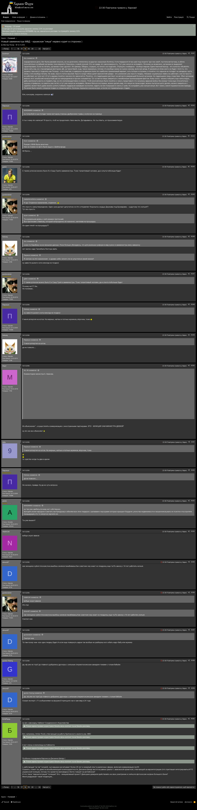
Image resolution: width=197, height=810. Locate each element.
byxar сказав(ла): (30, 215)
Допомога (188, 802)
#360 (193, 718)
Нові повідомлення (8, 21)
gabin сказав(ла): (30, 279)
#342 (193, 105)
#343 (193, 136)
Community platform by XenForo (98, 806)
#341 (193, 53)
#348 (193, 304)
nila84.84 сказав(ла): (31, 597)
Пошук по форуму (23, 21)
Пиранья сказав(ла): (31, 255)
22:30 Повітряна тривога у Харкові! (118, 7)
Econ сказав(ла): (30, 141)
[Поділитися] (188, 53)
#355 (193, 562)
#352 (193, 470)
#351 (193, 442)
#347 (193, 274)
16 (18, 49)
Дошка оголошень (37, 17)
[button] (26, 17)
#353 (193, 500)
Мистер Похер (8, 45)
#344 (193, 166)
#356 (193, 592)
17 (21, 49)
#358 (193, 660)
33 (39, 49)
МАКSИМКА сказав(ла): (32, 110)
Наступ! (46, 49)
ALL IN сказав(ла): (30, 370)
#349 (193, 335)
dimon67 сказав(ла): (31, 611)
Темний (6, 802)
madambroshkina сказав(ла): (34, 199)
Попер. (6, 49)
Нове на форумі (18, 17)
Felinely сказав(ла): (31, 309)
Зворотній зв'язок (176, 802)
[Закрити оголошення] (194, 26)
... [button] (15, 49)
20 (32, 49)
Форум (6, 17)
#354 (193, 531)
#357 (193, 630)
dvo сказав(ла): (29, 58)
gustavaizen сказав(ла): (32, 635)
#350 (193, 365)
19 (29, 49)
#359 (193, 688)
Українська (16, 802)
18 (25, 49)
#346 (193, 236)
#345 (193, 194)
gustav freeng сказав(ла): (33, 693)
